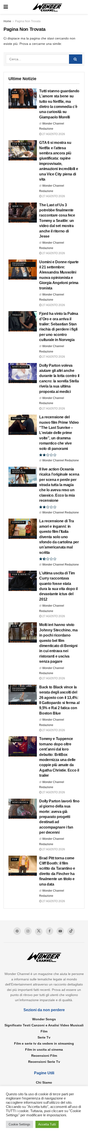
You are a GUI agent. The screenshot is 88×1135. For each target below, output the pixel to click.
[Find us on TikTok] (71, 931)
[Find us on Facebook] (49, 931)
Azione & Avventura (18, 471)
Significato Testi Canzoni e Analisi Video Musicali (44, 1025)
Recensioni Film (44, 1055)
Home (7, 21)
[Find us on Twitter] (38, 931)
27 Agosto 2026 (53, 134)
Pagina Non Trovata (28, 21)
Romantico (19, 418)
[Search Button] (75, 59)
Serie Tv (17, 206)
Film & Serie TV (21, 144)
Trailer (17, 315)
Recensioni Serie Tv (44, 1062)
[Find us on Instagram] (28, 931)
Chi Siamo (44, 1082)
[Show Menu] (6, 7)
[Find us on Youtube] (60, 931)
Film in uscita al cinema (44, 1049)
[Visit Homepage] (47, 7)
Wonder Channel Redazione (60, 460)
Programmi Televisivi (19, 264)
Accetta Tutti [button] (47, 1124)
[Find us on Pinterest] (17, 931)
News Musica (20, 367)
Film (14, 92)
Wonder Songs (44, 1019)
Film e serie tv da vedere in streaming (44, 1043)
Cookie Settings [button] (19, 1124)
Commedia (18, 522)
